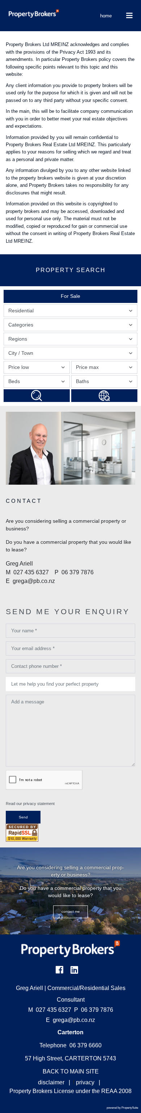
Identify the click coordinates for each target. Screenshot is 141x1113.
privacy (85, 1082)
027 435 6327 (49, 1010)
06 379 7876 (93, 1010)
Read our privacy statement (30, 803)
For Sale (70, 296)
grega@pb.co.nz (74, 1020)
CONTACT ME (70, 911)
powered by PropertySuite (122, 1107)
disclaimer (51, 1082)
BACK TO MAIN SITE (71, 1071)
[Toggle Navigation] (129, 15)
